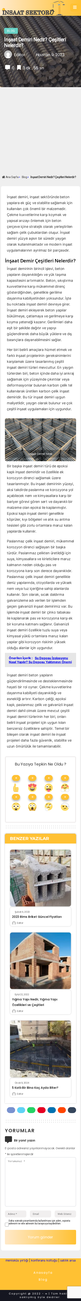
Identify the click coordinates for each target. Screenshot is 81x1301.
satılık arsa (68, 1260)
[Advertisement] (40, 131)
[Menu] (75, 7)
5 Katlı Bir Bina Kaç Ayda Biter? (35, 1088)
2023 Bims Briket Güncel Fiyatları (37, 917)
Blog (11, 31)
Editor (20, 923)
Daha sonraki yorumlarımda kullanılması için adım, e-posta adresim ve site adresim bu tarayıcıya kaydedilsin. (39, 1222)
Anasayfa (43, 1272)
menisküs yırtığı (17, 1260)
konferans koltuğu (44, 1260)
